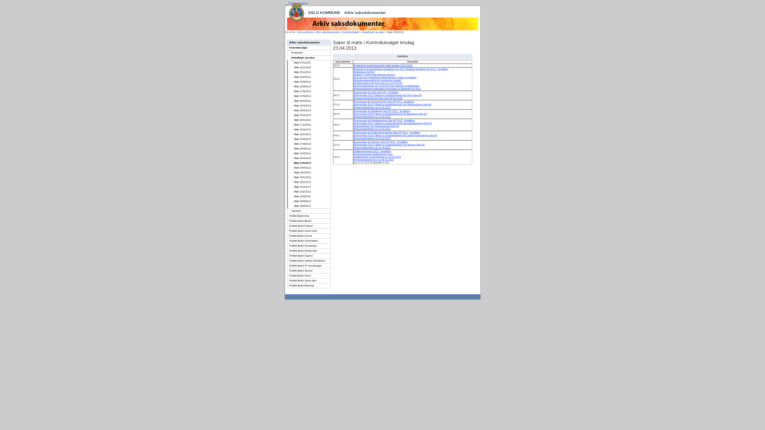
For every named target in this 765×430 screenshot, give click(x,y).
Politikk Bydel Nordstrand (303, 245)
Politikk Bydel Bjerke (300, 221)
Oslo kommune (324, 13)
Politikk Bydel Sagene (301, 255)
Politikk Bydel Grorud (300, 236)
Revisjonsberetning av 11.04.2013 (372, 107)
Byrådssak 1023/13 (364, 72)
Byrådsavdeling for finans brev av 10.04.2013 (378, 83)
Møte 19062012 (302, 206)
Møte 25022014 (302, 115)
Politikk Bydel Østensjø (301, 285)
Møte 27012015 (302, 62)
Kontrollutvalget (350, 32)
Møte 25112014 (302, 72)
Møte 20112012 (302, 187)
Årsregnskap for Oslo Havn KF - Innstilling (376, 92)
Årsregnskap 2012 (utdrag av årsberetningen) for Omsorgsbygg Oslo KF (392, 104)
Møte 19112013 (302, 129)
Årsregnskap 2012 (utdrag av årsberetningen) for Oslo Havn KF (388, 95)
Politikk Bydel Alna (299, 216)
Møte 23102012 (302, 191)
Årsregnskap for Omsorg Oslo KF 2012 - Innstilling (381, 142)
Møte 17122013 (302, 124)
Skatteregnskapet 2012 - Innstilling (372, 151)
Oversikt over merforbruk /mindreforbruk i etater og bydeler (385, 77)
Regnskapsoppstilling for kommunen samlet (377, 80)
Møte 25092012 (302, 196)
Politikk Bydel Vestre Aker (303, 280)
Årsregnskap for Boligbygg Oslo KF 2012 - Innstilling (382, 111)
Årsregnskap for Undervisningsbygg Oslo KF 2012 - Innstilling (387, 132)
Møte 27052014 (302, 96)
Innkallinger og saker (373, 32)
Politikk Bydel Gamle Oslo (303, 231)
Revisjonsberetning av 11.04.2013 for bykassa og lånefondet (386, 86)
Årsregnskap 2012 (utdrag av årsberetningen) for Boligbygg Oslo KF (390, 114)
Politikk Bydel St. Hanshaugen (305, 265)
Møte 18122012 (302, 182)
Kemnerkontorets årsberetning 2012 (373, 154)
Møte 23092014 (302, 81)
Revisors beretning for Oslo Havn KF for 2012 (378, 98)
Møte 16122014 (302, 67)
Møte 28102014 (302, 77)
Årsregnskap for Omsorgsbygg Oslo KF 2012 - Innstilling (384, 102)
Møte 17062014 (302, 91)
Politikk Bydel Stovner (301, 270)
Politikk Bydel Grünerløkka (303, 240)
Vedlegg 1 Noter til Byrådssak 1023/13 (374, 74)
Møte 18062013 (302, 148)
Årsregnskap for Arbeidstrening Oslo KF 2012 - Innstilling (384, 120)
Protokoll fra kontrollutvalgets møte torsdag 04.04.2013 (383, 65)
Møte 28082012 (302, 201)
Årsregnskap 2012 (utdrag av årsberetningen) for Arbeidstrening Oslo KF (393, 123)
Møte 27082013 (302, 144)
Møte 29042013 (302, 158)
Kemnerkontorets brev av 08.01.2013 (374, 159)
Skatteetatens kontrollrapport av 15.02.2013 (377, 157)
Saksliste (296, 211)
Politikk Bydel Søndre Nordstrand (307, 260)
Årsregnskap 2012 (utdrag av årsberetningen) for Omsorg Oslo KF (389, 145)
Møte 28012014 (302, 120)
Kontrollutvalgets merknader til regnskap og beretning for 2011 (387, 88)
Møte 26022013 (302, 172)
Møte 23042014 (302, 105)
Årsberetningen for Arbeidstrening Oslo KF (376, 126)
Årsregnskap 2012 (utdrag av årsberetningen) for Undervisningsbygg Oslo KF (395, 135)
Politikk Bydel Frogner (301, 226)
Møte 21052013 (302, 153)
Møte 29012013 (302, 177)
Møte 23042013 (302, 163)
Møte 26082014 (302, 86)
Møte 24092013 (302, 139)
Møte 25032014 (302, 110)
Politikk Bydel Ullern (300, 275)
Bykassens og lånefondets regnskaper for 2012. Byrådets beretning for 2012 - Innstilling (401, 69)
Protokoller (297, 52)
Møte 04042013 (302, 167)
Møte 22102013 (302, 134)
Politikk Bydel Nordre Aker (303, 250)
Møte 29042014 (302, 101)
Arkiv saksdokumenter (365, 13)
